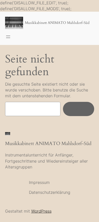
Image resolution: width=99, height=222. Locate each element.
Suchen (78, 108)
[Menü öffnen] (8, 37)
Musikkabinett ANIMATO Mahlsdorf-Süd (57, 22)
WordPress (41, 211)
